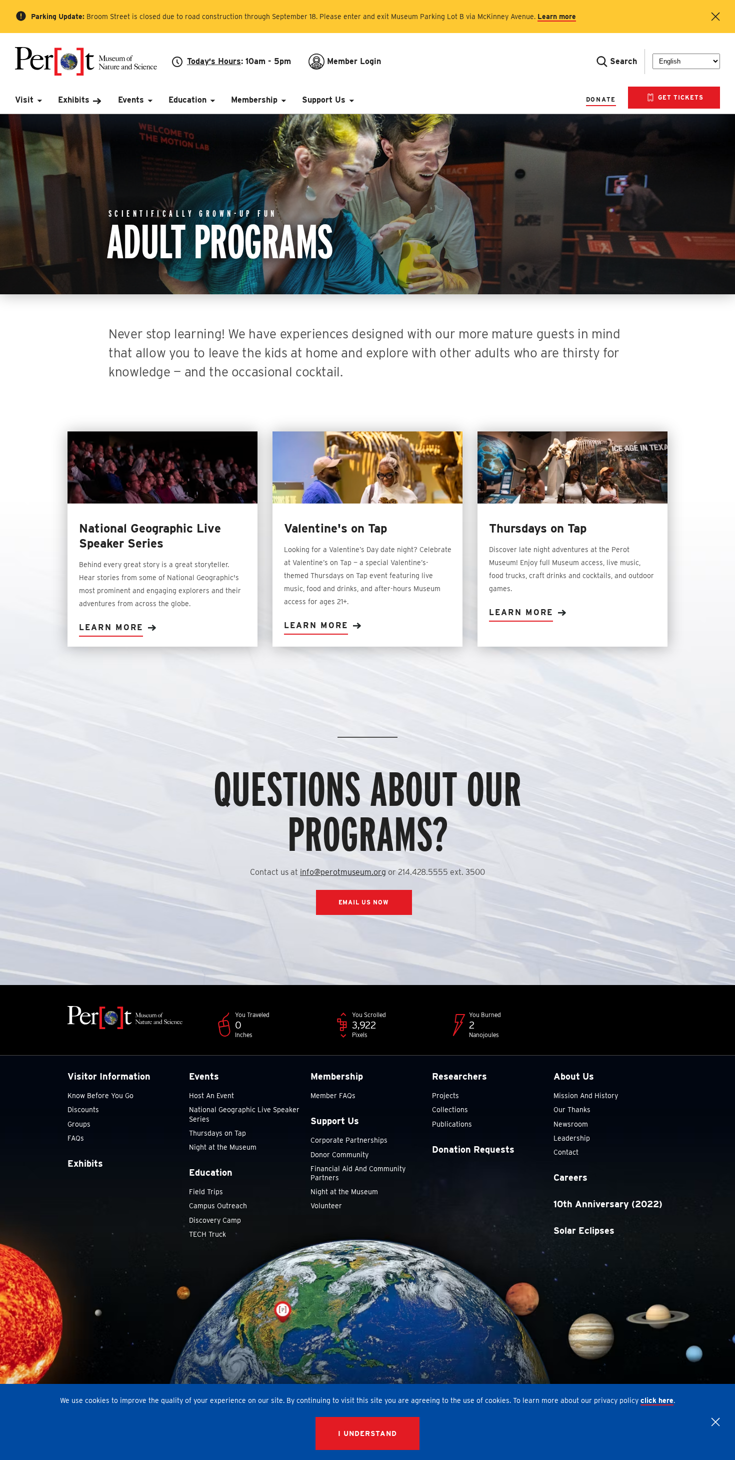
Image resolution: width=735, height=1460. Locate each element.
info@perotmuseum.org (343, 872)
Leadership (572, 1138)
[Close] (715, 1421)
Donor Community (339, 1155)
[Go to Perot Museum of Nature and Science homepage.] (93, 61)
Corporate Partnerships (349, 1140)
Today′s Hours (214, 61)
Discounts (83, 1110)
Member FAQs (333, 1096)
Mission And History (586, 1096)
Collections (450, 1110)
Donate (601, 99)
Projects (445, 1096)
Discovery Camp (215, 1220)
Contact (566, 1152)
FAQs (76, 1138)
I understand (367, 1433)
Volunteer (326, 1206)
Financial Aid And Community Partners (358, 1173)
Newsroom (571, 1124)
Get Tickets (680, 97)
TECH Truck (207, 1234)
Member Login (354, 61)
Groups (79, 1124)
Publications (452, 1124)
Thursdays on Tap (217, 1133)
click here (657, 1400)
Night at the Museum (222, 1147)
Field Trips (206, 1192)
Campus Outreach (218, 1206)
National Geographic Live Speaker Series (244, 1114)
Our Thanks (572, 1110)
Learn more (557, 17)
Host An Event (211, 1096)
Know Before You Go (101, 1096)
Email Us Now (364, 902)
